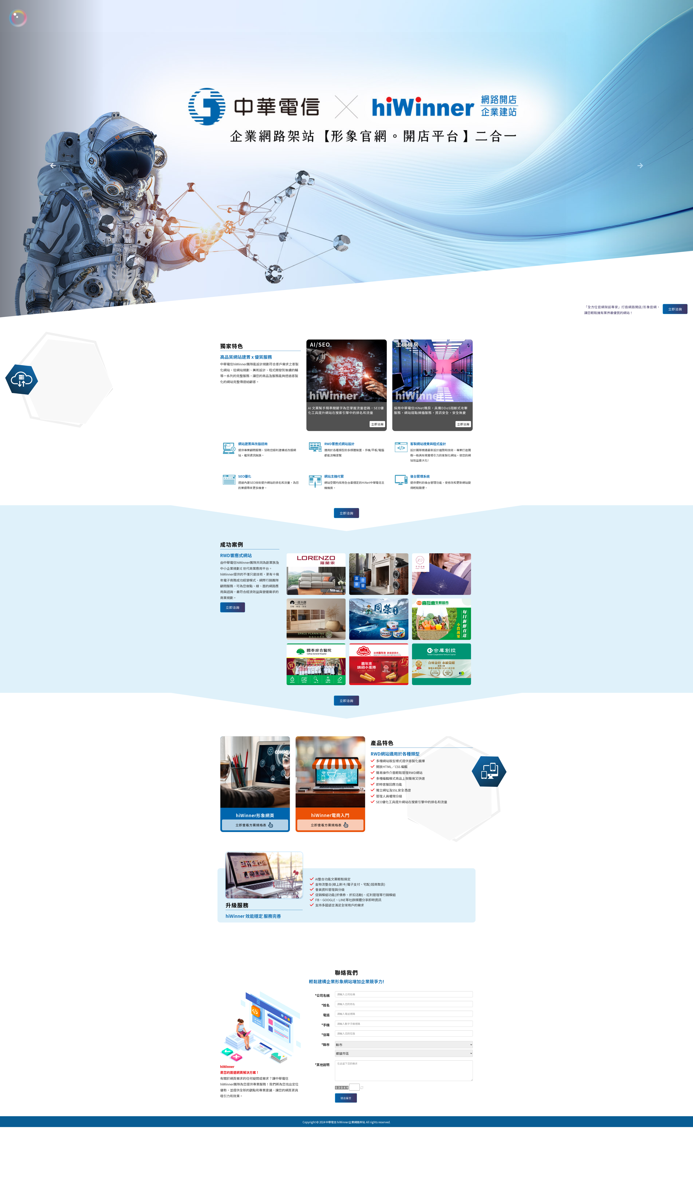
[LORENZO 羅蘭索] (316, 574)
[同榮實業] (378, 619)
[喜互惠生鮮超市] (441, 619)
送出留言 (346, 1098)
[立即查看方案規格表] (255, 772)
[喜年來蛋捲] (378, 664)
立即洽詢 (675, 309)
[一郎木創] (316, 619)
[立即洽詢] (432, 371)
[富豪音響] (378, 574)
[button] (52, 164)
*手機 (325, 1024)
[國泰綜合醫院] (316, 664)
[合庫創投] (441, 664)
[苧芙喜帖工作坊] (441, 574)
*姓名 (325, 1005)
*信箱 (325, 1034)
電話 (326, 1014)
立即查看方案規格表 (251, 825)
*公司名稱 (322, 995)
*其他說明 (322, 1064)
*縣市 (325, 1044)
